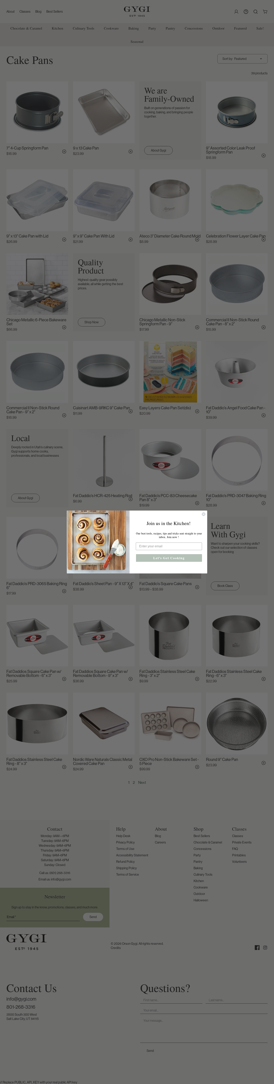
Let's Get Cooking (169, 558)
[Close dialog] (204, 514)
